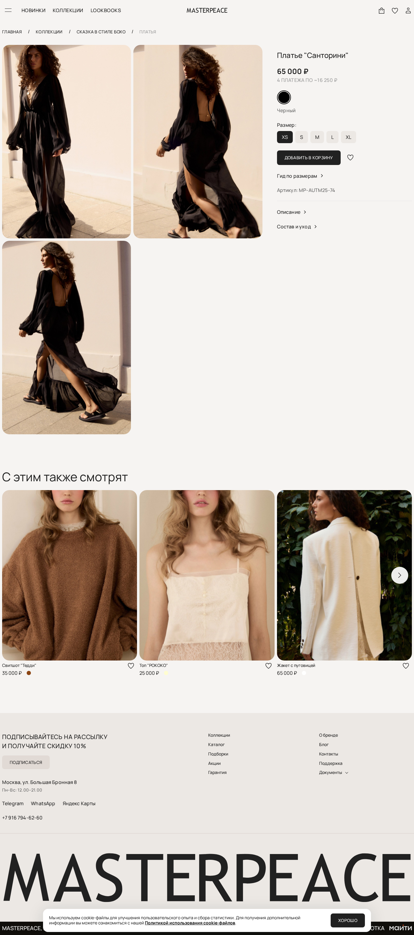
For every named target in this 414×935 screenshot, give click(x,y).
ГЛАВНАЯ (12, 32)
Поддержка (330, 763)
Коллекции (219, 735)
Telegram (13, 803)
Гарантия (217, 772)
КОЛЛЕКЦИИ (68, 10)
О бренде (328, 735)
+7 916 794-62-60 (22, 817)
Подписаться (26, 762)
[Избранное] (395, 10)
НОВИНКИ (33, 10)
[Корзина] (381, 10)
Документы (330, 772)
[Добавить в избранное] (350, 157)
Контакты (328, 754)
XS (285, 137)
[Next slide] (399, 575)
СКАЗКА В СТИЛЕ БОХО (101, 32)
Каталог (216, 744)
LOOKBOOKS (106, 10)
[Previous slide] (14, 575)
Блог (324, 744)
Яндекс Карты (79, 803)
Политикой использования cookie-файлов (190, 923)
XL (348, 137)
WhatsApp (43, 803)
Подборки (218, 754)
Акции (214, 763)
